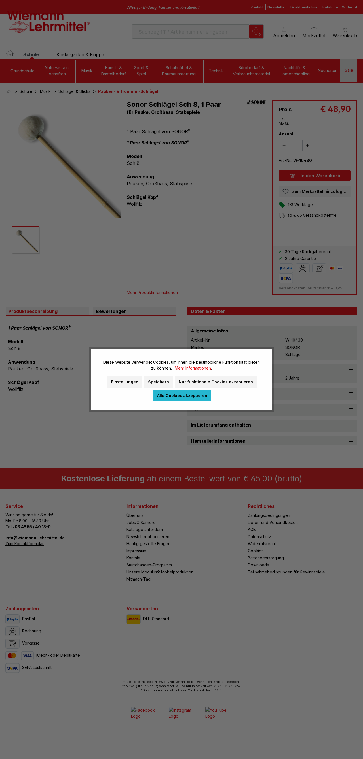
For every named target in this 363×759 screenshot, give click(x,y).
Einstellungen (124, 382)
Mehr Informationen (193, 368)
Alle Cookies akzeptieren (182, 395)
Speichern (158, 382)
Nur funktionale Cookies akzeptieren (216, 382)
